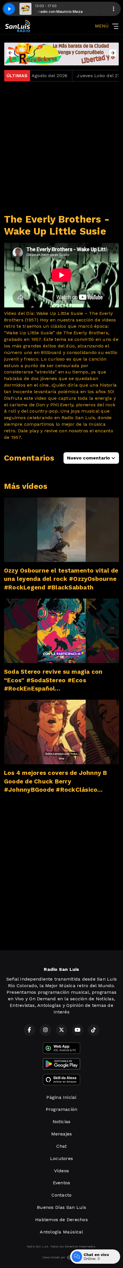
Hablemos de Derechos (61, 1219)
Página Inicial (61, 1097)
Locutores (61, 1158)
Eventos (61, 1182)
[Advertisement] (61, 147)
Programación (62, 1109)
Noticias (62, 1121)
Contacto (61, 1195)
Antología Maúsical (61, 1232)
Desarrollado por (54, 1257)
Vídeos (61, 1170)
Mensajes (61, 1134)
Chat (61, 1146)
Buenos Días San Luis (61, 1207)
